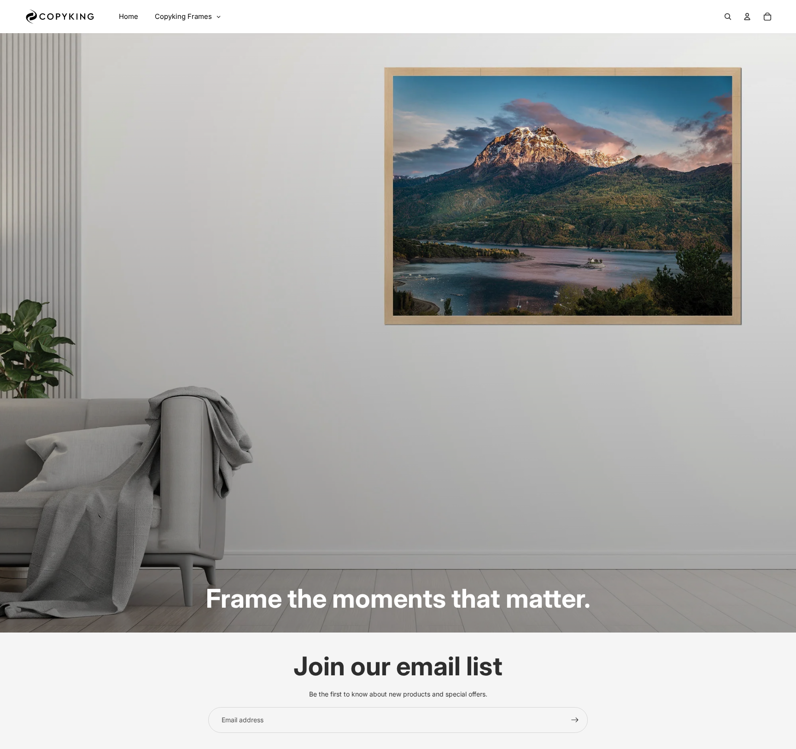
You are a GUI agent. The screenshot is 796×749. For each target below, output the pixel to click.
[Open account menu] (747, 16)
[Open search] (728, 16)
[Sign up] (575, 720)
